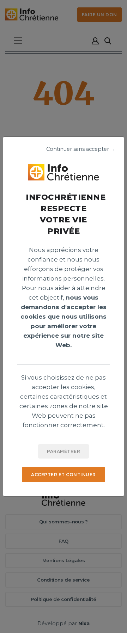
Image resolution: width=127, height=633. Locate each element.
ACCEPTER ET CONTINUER (63, 474)
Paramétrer (63, 451)
